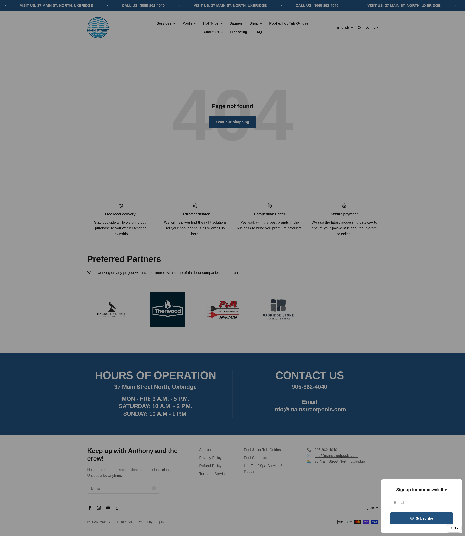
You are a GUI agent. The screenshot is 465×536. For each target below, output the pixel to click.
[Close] (454, 487)
